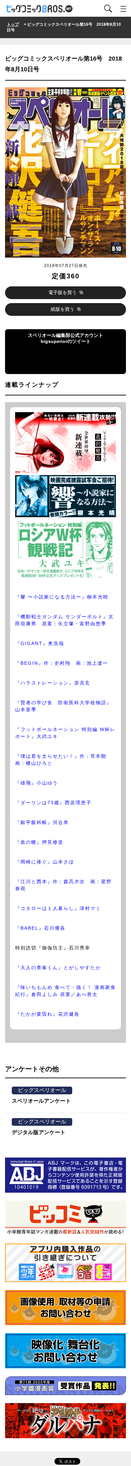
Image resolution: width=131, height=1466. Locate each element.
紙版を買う (63, 309)
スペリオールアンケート (41, 1101)
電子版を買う (63, 292)
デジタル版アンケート (39, 1132)
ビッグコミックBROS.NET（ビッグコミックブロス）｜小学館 (40, 9)
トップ (13, 24)
